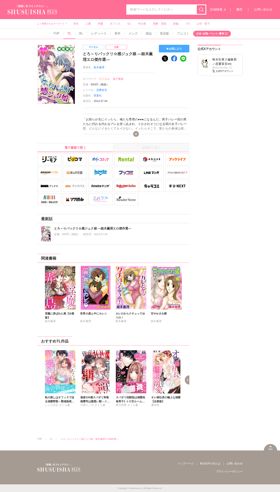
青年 (117, 33)
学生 (76, 23)
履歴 (239, 9)
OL (129, 23)
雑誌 (149, 33)
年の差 (142, 23)
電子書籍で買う (75, 147)
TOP (56, 33)
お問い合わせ (263, 9)
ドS (187, 23)
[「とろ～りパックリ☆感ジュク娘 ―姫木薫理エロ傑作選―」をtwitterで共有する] (165, 58)
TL (69, 33)
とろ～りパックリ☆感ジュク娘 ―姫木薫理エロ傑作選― (89, 439)
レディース (98, 33)
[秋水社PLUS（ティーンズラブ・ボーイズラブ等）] (32, 12)
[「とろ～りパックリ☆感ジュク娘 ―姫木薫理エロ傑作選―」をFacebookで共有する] (174, 58)
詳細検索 (216, 9)
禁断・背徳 (159, 23)
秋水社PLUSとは (210, 463)
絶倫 (175, 23)
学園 (100, 23)
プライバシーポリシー (229, 471)
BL (81, 33)
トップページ (186, 463)
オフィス (115, 23)
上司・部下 (203, 23)
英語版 (164, 33)
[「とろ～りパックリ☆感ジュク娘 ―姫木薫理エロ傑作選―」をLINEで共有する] (183, 58)
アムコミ (183, 33)
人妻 (88, 23)
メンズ (133, 33)
